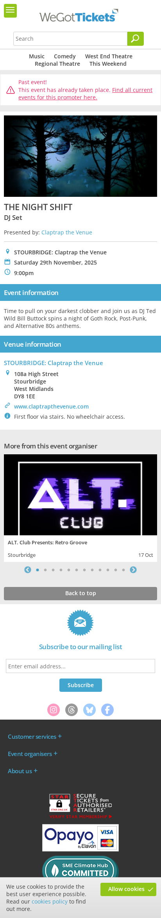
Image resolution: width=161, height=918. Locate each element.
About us (20, 771)
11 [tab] (116, 570)
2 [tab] (45, 570)
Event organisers (30, 754)
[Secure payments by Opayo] (80, 849)
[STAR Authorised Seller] (80, 817)
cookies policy (50, 901)
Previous (28, 570)
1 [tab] (37, 570)
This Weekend (108, 63)
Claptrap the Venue (66, 232)
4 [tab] (61, 570)
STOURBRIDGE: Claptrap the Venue (53, 363)
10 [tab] (108, 570)
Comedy (65, 56)
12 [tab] (123, 570)
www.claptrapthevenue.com (51, 406)
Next (133, 570)
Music (37, 56)
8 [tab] (92, 570)
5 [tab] (69, 570)
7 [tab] (84, 570)
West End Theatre (108, 56)
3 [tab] (53, 570)
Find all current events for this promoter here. (85, 93)
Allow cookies (126, 889)
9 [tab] (100, 570)
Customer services (32, 736)
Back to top (80, 593)
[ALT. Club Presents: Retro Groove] (80, 494)
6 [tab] (77, 570)
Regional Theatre (57, 63)
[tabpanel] (80, 507)
